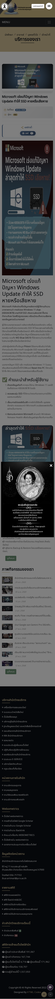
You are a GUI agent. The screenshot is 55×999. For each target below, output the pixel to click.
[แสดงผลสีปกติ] (49, 6)
